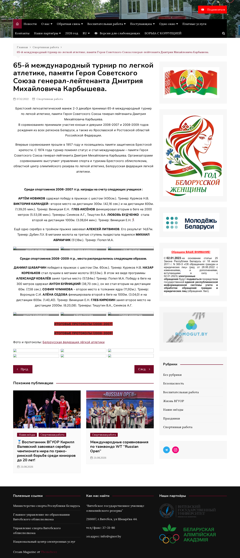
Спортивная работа (50, 99)
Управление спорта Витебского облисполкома (37, 530)
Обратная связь (68, 24)
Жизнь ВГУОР (173, 401)
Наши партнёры (46, 33)
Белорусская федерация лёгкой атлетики (74, 342)
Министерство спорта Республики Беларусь (46, 506)
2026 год (71, 33)
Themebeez (49, 552)
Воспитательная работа (105, 24)
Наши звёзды (27, 434)
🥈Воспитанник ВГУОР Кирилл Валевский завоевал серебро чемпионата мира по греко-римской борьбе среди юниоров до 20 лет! (46, 451)
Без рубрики (172, 375)
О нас (45, 24)
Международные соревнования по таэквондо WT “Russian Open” (119, 447)
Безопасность (173, 383)
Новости (30, 24)
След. (142, 369)
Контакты (22, 33)
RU (85, 33)
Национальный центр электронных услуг (44, 541)
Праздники (171, 418)
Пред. (25, 369)
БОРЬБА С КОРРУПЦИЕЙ (163, 33)
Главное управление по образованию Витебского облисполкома (41, 517)
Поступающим (141, 24)
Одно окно (167, 24)
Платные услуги (194, 24)
